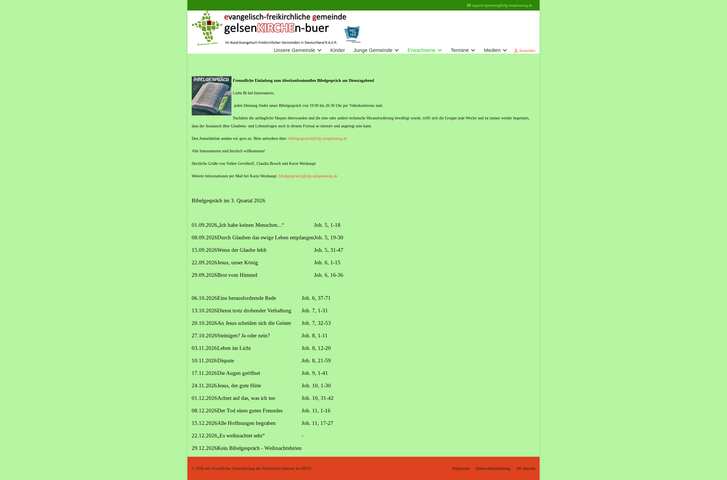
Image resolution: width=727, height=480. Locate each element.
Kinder (337, 50)
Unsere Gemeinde (294, 50)
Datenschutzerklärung (493, 468)
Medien (492, 50)
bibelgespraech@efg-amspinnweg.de (318, 138)
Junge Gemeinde (373, 50)
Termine (460, 50)
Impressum (461, 468)
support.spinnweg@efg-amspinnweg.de (502, 5)
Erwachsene (422, 50)
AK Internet (525, 468)
